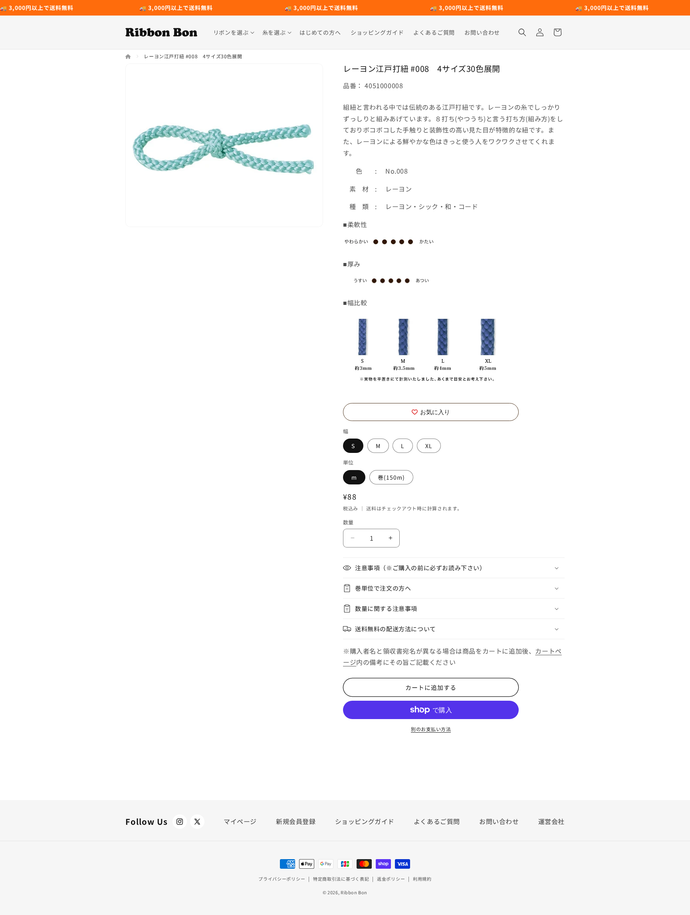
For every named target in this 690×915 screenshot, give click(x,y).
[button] (233, 32)
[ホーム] (128, 56)
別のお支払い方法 (431, 728)
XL (428, 446)
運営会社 (551, 821)
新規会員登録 (296, 821)
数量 (348, 522)
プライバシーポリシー (281, 878)
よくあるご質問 (437, 821)
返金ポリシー (391, 878)
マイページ (240, 821)
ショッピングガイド (365, 821)
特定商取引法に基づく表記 (341, 878)
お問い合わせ (499, 821)
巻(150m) (391, 477)
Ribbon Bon (354, 892)
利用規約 (422, 878)
